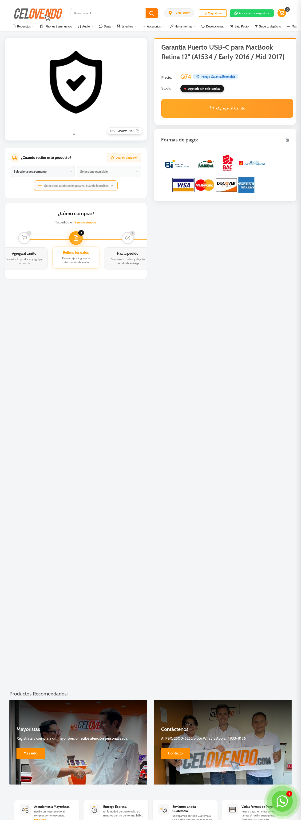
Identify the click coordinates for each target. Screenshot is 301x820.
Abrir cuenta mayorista (254, 13)
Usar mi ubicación (127, 157)
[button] (179, 12)
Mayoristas (215, 13)
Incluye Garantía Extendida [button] (218, 76)
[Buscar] (152, 13)
